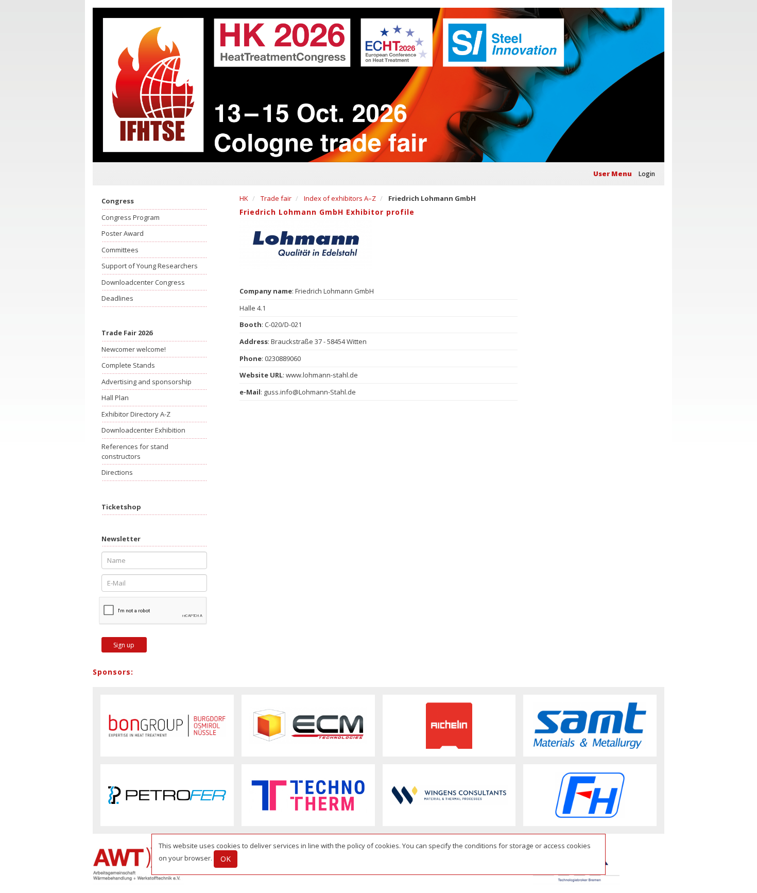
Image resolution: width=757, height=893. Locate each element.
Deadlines (117, 298)
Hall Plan (115, 397)
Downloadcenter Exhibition (143, 430)
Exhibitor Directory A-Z (135, 414)
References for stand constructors (134, 451)
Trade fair (276, 198)
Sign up (123, 645)
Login (647, 173)
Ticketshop (121, 506)
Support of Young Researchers (149, 265)
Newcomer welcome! (133, 349)
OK (225, 859)
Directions (117, 472)
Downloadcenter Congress (143, 282)
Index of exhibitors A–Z (340, 198)
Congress (117, 200)
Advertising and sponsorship (146, 381)
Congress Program (130, 217)
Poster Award (122, 233)
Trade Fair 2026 (126, 332)
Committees (120, 249)
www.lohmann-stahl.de (322, 375)
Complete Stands (128, 365)
